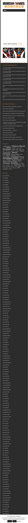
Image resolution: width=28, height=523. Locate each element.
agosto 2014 (5, 500)
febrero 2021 (5, 324)
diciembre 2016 (5, 437)
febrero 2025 (5, 216)
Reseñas (14, 163)
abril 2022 (4, 292)
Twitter (8, 6)
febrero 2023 (5, 270)
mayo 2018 (5, 398)
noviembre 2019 (6, 358)
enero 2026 (5, 191)
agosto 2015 (5, 473)
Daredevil (14, 147)
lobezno (12, 151)
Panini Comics (16, 160)
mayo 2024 (5, 236)
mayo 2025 (5, 209)
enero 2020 (5, 353)
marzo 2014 (5, 511)
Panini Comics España (10, 161)
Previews (6, 163)
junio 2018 (5, 396)
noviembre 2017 (6, 412)
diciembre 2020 (5, 328)
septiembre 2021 (6, 308)
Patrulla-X (20, 161)
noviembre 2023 (6, 250)
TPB (18, 167)
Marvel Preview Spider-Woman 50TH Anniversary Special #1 (14, 111)
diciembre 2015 (5, 464)
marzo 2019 (5, 376)
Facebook (6, 6)
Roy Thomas (21, 163)
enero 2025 (5, 218)
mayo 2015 (5, 479)
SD (3, 164)
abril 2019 (4, 373)
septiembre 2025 (6, 200)
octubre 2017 (5, 414)
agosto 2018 (5, 391)
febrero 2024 (5, 243)
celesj (4, 99)
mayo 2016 (5, 452)
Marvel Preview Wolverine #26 (8, 128)
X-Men (10, 169)
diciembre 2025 (5, 193)
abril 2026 (4, 184)
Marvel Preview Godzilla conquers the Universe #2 (12, 137)
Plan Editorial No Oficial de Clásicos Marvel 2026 (15, 99)
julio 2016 (4, 448)
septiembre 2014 (6, 497)
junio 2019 (5, 369)
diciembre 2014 (5, 491)
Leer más (19, 521)
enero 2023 (5, 272)
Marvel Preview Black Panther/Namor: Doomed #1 (12, 106)
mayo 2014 (5, 506)
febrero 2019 (5, 378)
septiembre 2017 (6, 416)
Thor (16, 166)
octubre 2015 (5, 468)
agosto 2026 (5, 175)
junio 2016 (5, 450)
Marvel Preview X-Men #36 (8, 132)
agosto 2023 (5, 256)
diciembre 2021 (5, 301)
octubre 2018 (5, 387)
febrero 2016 (5, 459)
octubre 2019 (5, 360)
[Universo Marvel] (14, 4)
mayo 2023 (5, 263)
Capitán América (7, 146)
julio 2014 (4, 502)
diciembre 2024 (5, 220)
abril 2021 (4, 319)
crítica (8, 148)
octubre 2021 (5, 306)
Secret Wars (7, 164)
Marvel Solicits (15, 154)
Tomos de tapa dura (12, 167)
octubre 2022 (5, 279)
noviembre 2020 (6, 331)
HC (17, 149)
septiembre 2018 (6, 389)
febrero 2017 (5, 432)
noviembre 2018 (6, 385)
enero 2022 (5, 299)
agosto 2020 (5, 337)
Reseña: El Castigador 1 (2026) (9, 117)
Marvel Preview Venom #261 (8, 108)
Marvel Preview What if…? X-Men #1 (10, 130)
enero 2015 (5, 488)
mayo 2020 (5, 344)
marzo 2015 (5, 484)
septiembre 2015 (6, 470)
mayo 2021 (5, 317)
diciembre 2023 (5, 247)
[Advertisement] (14, 26)
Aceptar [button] (9, 521)
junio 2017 (5, 423)
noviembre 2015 (6, 466)
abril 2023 (4, 265)
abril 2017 (4, 428)
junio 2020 (5, 342)
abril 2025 (4, 211)
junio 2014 (5, 504)
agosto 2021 (5, 310)
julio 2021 (4, 313)
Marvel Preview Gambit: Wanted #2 (9, 134)
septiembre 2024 (6, 227)
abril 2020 (4, 346)
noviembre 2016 (6, 439)
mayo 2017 (5, 425)
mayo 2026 (5, 182)
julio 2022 (4, 286)
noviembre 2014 (6, 493)
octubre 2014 (5, 495)
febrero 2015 (5, 486)
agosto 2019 (5, 364)
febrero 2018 (5, 405)
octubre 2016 (5, 441)
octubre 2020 (5, 333)
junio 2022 (5, 288)
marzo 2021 (5, 322)
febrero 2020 (5, 351)
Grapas (13, 149)
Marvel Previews (10, 153)
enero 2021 (5, 326)
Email (20, 6)
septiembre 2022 (6, 281)
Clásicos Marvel (18, 146)
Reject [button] (14, 521)
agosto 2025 (5, 202)
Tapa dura (12, 166)
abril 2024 (4, 238)
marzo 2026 (5, 186)
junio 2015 (5, 477)
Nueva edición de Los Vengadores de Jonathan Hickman (13, 113)
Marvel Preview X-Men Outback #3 (9, 120)
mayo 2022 (5, 290)
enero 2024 (5, 245)
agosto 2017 (5, 419)
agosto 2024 (5, 229)
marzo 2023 (5, 268)
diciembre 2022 (5, 274)
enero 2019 (5, 380)
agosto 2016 (5, 446)
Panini (9, 160)
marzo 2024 (5, 241)
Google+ (11, 6)
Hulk (20, 149)
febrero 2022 (5, 297)
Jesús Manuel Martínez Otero (8, 67)
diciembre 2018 (5, 382)
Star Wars (8, 166)
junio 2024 (5, 234)
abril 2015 (4, 482)
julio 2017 (4, 421)
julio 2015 (4, 475)
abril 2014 (4, 509)
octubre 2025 (5, 198)
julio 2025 (4, 204)
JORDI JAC (5, 85)
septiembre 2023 (6, 254)
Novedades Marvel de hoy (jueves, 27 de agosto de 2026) (13, 115)
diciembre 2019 (5, 355)
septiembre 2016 (6, 443)
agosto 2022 (5, 283)
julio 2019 (4, 367)
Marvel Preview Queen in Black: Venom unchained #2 (13, 139)
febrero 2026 (5, 189)
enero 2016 (5, 461)
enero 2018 (5, 407)
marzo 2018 (5, 403)
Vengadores (5, 169)
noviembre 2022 (6, 277)
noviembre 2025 (6, 195)
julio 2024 (4, 232)
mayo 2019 (5, 371)
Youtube (14, 6)
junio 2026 (5, 180)
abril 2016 (4, 455)
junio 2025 (5, 207)
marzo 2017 (5, 430)
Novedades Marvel (17, 157)
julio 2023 (4, 259)
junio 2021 (5, 315)
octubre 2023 (5, 252)
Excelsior (6, 149)
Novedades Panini (10, 158)
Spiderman (17, 164)
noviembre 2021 (6, 304)
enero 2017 (5, 434)
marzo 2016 (5, 457)
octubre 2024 (5, 225)
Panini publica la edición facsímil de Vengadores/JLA (13, 125)
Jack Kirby (8, 151)
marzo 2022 (5, 295)
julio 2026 (4, 177)
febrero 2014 (5, 513)
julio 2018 (4, 394)
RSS (17, 6)
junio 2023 (5, 261)
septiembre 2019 (6, 362)
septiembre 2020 (6, 335)
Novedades (6, 157)
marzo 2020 (5, 349)
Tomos (20, 166)
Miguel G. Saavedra (11, 155)
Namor (18, 155)
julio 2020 (4, 340)
